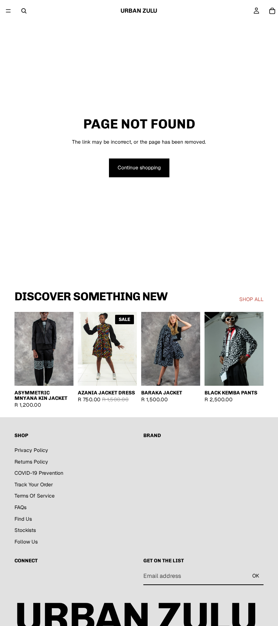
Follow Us (26, 541)
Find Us (23, 518)
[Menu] (8, 11)
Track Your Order (33, 484)
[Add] (125, 374)
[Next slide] (129, 349)
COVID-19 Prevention (38, 473)
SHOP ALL (251, 299)
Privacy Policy (31, 450)
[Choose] (62, 374)
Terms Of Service (34, 495)
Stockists (25, 530)
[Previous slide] (86, 349)
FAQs (20, 507)
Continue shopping (139, 167)
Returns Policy (31, 461)
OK (255, 575)
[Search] (24, 11)
